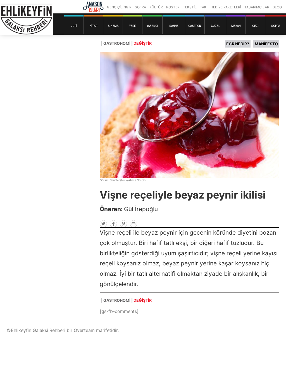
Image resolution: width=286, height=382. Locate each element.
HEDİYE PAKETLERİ (226, 7)
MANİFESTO (266, 43)
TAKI (203, 7)
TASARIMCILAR (256, 7)
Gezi (255, 25)
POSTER (173, 7)
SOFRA (140, 7)
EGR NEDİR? (237, 43)
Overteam (84, 330)
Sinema (113, 25)
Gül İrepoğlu (141, 209)
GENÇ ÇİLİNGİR (119, 7)
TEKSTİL (190, 7)
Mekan (236, 25)
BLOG (277, 7)
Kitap (93, 25)
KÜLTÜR (156, 7)
